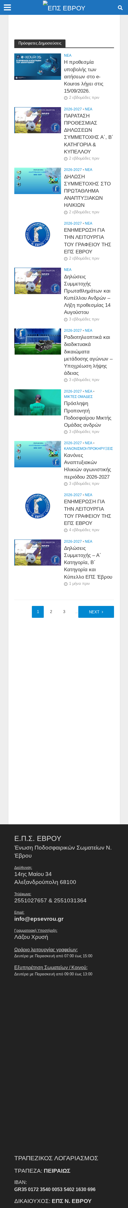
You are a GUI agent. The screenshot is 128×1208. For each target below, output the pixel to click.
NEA (67, 55)
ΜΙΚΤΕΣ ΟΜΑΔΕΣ (78, 397)
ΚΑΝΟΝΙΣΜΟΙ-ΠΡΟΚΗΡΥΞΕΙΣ (88, 448)
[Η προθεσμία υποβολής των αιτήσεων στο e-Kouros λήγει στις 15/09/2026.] (37, 66)
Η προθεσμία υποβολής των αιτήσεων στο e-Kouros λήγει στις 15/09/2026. (83, 76)
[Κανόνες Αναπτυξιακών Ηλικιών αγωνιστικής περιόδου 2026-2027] (37, 453)
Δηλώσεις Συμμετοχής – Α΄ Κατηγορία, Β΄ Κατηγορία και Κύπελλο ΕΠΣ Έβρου (88, 562)
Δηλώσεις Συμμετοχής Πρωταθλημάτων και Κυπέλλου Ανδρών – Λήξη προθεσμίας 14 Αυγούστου (87, 294)
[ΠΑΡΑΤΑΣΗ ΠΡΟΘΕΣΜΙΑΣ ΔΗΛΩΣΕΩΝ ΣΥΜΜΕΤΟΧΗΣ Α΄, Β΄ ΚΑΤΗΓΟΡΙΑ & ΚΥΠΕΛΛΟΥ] (37, 119)
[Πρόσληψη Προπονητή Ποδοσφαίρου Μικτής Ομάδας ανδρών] (37, 401)
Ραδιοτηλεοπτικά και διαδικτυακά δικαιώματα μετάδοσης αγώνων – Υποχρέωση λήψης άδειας (88, 355)
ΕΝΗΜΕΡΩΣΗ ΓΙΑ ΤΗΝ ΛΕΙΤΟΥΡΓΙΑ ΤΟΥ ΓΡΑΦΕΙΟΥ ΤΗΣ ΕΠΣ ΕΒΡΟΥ (87, 241)
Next (94, 612)
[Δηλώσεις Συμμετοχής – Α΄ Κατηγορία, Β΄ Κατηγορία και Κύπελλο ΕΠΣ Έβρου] (37, 552)
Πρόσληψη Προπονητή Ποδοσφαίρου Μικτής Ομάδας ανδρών (87, 414)
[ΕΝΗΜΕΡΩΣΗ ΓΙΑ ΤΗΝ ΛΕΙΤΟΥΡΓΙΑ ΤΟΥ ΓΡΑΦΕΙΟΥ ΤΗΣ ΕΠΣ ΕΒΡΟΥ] (37, 233)
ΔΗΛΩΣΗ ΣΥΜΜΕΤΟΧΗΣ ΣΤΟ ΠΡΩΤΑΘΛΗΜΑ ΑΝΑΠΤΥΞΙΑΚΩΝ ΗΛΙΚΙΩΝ (87, 191)
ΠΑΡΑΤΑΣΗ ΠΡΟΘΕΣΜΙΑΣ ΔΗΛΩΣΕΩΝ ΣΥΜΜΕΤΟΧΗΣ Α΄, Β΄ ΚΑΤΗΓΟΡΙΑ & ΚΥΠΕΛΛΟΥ (88, 134)
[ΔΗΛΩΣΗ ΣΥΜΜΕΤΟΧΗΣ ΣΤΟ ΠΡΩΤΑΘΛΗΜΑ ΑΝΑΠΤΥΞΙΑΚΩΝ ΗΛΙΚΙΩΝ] (37, 180)
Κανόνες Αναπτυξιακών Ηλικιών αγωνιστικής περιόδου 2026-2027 (87, 466)
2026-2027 (73, 109)
